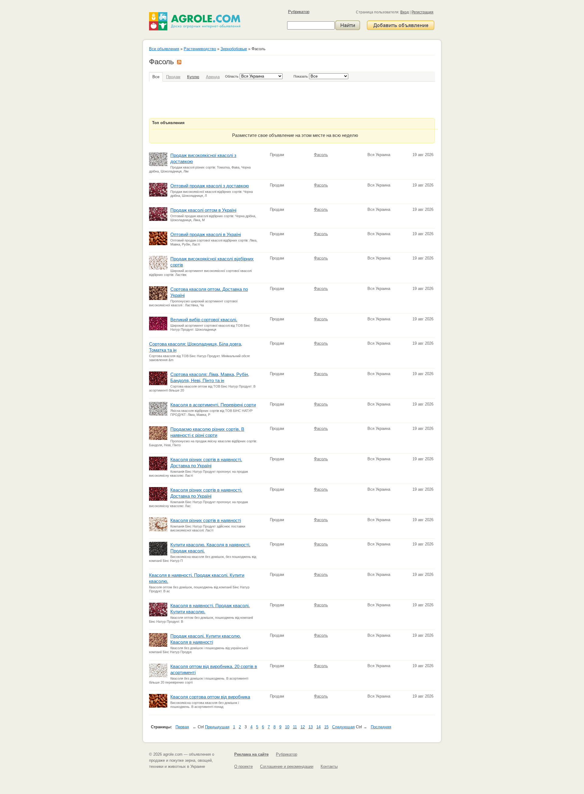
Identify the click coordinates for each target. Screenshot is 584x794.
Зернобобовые (234, 49)
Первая (182, 727)
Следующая (343, 727)
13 (310, 727)
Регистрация (422, 12)
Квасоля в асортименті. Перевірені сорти (213, 404)
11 (295, 727)
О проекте (243, 766)
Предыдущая (217, 727)
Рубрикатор (298, 11)
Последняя (381, 727)
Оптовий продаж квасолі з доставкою (209, 185)
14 (318, 727)
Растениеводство (200, 49)
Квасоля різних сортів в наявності (205, 520)
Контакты (329, 766)
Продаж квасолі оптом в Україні (203, 210)
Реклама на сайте (251, 754)
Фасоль (321, 154)
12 (303, 727)
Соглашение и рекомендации (286, 766)
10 (287, 727)
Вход (404, 12)
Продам (173, 77)
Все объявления (164, 49)
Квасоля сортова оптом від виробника (210, 696)
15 (326, 727)
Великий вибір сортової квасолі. (203, 319)
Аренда (213, 77)
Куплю (193, 77)
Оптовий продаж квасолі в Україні (205, 234)
